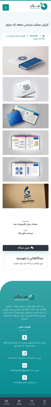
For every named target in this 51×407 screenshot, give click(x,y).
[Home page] (43, 36)
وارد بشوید (18, 263)
